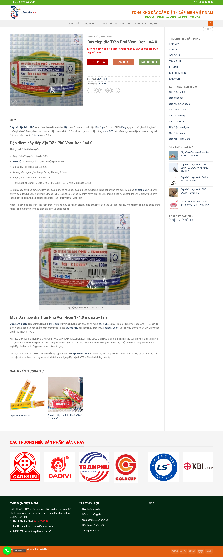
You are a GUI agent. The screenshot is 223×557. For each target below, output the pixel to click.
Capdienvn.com (18, 324)
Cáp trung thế (176, 98)
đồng (123, 127)
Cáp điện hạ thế (177, 92)
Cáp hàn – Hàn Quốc (179, 139)
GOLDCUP (174, 55)
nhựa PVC (108, 131)
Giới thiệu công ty (91, 509)
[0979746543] (7, 550)
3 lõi (185, 220)
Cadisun (107, 327)
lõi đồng (99, 127)
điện (66, 127)
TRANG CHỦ (72, 23)
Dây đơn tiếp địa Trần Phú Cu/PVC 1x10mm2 (65, 417)
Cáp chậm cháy (177, 115)
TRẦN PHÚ (175, 61)
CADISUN (174, 43)
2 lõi (178, 220)
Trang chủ (92, 36)
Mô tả (13, 120)
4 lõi (191, 220)
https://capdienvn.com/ (37, 531)
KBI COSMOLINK (178, 73)
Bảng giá (125, 23)
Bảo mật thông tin (91, 514)
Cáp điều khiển (176, 121)
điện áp (36, 135)
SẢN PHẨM (109, 23)
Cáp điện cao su (177, 133)
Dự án (153, 23)
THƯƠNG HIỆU (89, 23)
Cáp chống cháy (177, 109)
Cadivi (116, 327)
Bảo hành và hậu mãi (93, 525)
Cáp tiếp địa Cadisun (20, 415)
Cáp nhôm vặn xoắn (179, 103)
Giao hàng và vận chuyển (95, 519)
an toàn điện (141, 189)
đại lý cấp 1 (54, 324)
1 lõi (172, 220)
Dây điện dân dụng (179, 127)
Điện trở (17, 161)
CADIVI (173, 49)
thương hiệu (72, 327)
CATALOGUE (140, 23)
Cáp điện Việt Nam (39, 549)
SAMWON (174, 78)
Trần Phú (102, 84)
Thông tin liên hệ (90, 530)
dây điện (103, 324)
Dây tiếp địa (107, 36)
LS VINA (173, 67)
